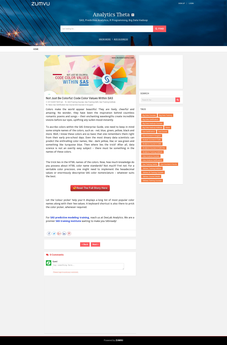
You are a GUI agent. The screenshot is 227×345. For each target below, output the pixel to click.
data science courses (151, 156)
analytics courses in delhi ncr (154, 148)
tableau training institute (152, 168)
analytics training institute (152, 152)
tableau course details (151, 176)
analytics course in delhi (152, 144)
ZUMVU (119, 340)
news (168, 128)
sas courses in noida (169, 164)
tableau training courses (152, 181)
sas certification (59, 105)
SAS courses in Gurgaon (84, 105)
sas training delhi (92, 102)
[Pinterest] (69, 233)
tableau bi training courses (153, 172)
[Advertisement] (90, 305)
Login (191, 3)
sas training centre (150, 164)
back (85, 244)
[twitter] (54, 233)
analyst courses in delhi (152, 140)
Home (35, 49)
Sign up (181, 3)
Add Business (121, 39)
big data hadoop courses (152, 123)
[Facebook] (49, 233)
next (94, 244)
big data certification (150, 119)
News (50, 105)
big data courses (149, 115)
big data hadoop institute (152, 128)
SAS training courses (76, 102)
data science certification (152, 160)
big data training (165, 115)
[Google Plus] (59, 233)
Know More (105, 39)
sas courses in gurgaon (152, 136)
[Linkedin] (64, 233)
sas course (162, 132)
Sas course (70, 105)
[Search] (177, 99)
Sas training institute (107, 102)
